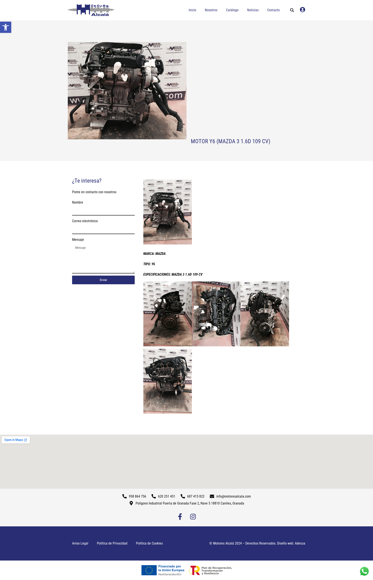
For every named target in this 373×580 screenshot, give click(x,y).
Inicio (192, 10)
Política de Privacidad (112, 543)
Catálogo (232, 10)
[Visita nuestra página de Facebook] (180, 516)
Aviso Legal (80, 543)
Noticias (253, 10)
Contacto (273, 10)
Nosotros (211, 10)
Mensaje (78, 240)
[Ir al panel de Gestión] (302, 9)
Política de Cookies (149, 543)
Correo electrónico (85, 221)
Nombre (77, 202)
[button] (5, 27)
